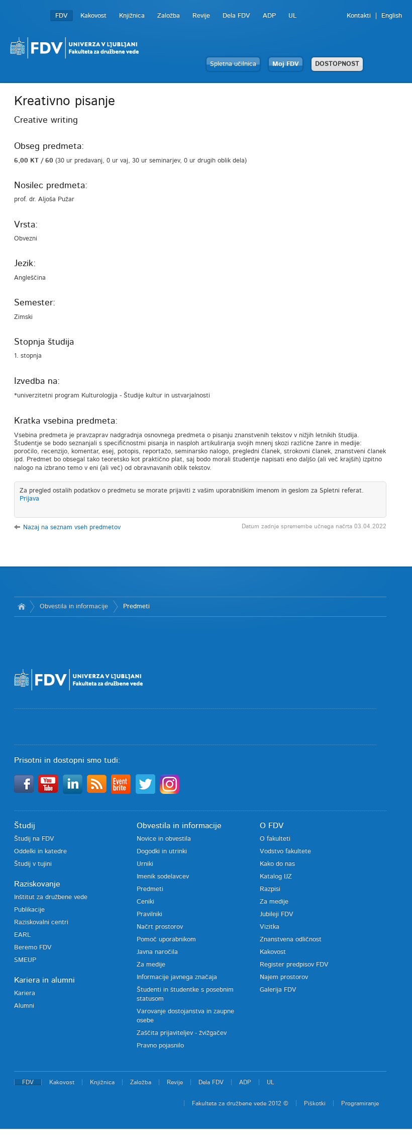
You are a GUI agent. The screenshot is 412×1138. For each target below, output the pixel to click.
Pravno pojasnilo (160, 1045)
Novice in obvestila (164, 839)
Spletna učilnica (233, 64)
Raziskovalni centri (41, 922)
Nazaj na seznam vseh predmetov (72, 527)
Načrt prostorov (160, 927)
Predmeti (136, 606)
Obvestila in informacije (74, 606)
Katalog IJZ (276, 876)
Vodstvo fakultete (285, 851)
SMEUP (25, 960)
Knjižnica (132, 16)
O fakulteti (275, 839)
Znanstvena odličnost (291, 939)
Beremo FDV (33, 947)
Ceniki (145, 902)
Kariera (24, 993)
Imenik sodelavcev (163, 876)
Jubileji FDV (276, 914)
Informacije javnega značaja (177, 977)
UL (292, 16)
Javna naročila (157, 952)
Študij (24, 826)
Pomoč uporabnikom (166, 939)
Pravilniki (149, 914)
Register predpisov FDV (294, 964)
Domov (22, 606)
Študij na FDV (34, 839)
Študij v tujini (33, 864)
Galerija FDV (278, 990)
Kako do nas (277, 864)
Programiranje (360, 1103)
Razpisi (270, 889)
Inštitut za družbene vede (50, 897)
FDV (61, 16)
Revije (201, 16)
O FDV (271, 826)
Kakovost (93, 16)
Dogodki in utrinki (162, 851)
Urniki (145, 864)
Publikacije (29, 910)
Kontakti (359, 16)
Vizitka (269, 927)
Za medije (151, 964)
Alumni (24, 1006)
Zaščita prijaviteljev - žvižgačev (182, 1033)
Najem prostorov (284, 977)
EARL (22, 935)
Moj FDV (285, 64)
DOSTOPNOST (337, 64)
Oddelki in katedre (40, 851)
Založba (168, 16)
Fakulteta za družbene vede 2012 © (240, 1103)
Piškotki (315, 1103)
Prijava (29, 499)
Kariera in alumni (44, 980)
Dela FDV (236, 16)
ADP (269, 16)
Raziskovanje (37, 884)
